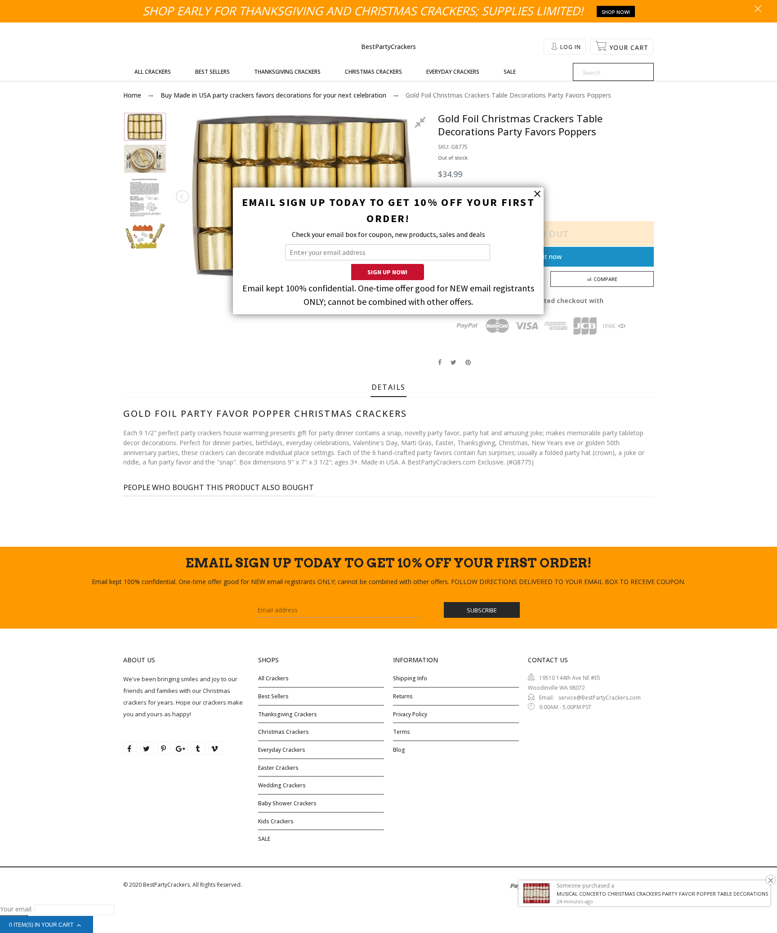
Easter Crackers (278, 768)
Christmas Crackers (283, 732)
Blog (399, 750)
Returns (403, 696)
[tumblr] (198, 748)
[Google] (181, 748)
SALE (264, 839)
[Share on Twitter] (453, 362)
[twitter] (147, 748)
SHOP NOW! (616, 12)
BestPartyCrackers (388, 46)
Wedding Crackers (282, 785)
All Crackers (273, 678)
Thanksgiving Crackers (287, 714)
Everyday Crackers (281, 750)
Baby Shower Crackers (287, 803)
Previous (183, 196)
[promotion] (758, 9)
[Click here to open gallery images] (422, 123)
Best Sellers (273, 696)
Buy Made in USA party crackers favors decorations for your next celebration (273, 95)
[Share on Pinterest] (468, 362)
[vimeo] (215, 748)
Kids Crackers (276, 821)
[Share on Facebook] (440, 362)
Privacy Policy (410, 714)
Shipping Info (410, 678)
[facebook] (130, 748)
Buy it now (546, 256)
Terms (401, 732)
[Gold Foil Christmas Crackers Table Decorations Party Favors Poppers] (145, 126)
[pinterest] (164, 748)
